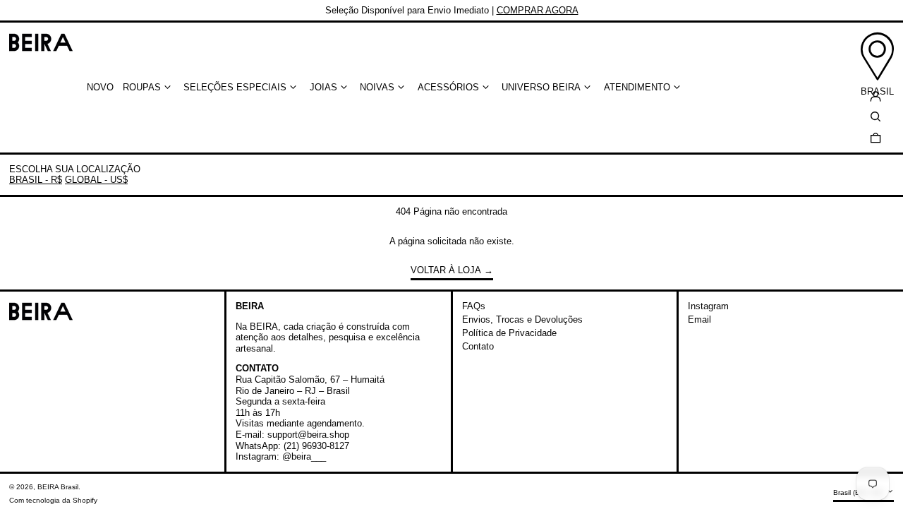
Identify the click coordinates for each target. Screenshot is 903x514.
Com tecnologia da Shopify (53, 500)
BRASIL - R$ (35, 179)
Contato (478, 346)
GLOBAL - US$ (96, 179)
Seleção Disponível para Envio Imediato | (451, 10)
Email (699, 319)
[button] (875, 137)
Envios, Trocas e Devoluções (522, 319)
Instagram (708, 306)
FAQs (473, 306)
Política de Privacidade (509, 333)
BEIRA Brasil (57, 487)
